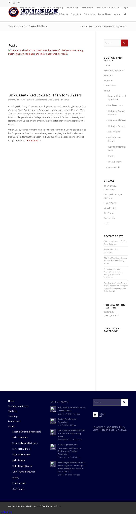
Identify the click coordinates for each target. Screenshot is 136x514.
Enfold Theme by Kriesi (50, 506)
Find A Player (73, 7)
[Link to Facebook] (9, 2)
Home (107, 65)
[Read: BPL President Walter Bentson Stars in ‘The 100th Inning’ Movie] (53, 432)
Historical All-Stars (117, 120)
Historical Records (117, 126)
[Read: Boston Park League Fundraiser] (53, 421)
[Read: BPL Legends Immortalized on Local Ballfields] (53, 409)
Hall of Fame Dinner (114, 139)
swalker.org (6, 512)
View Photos (87, 7)
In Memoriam (114, 161)
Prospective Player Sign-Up (50, 7)
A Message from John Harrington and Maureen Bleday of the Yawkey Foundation (113, 273)
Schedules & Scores (114, 70)
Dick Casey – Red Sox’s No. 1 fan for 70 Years (45, 95)
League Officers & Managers (117, 97)
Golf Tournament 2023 (116, 148)
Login (125, 7)
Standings (109, 80)
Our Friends (114, 167)
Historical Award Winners (116, 112)
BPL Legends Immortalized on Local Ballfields (115, 242)
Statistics (108, 75)
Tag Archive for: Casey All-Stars (27, 26)
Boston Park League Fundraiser (111, 251)
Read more (32, 140)
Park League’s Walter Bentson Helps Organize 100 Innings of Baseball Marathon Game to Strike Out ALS (116, 287)
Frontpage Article (45, 100)
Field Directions (115, 105)
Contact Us (114, 7)
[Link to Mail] (19, 2)
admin (66, 100)
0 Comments (28, 100)
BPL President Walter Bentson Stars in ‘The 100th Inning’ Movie (115, 261)
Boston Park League (29, 506)
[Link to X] (14, 2)
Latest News (110, 85)
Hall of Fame (114, 131)
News (56, 100)
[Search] (125, 14)
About (107, 90)
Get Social (101, 7)
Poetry (111, 155)
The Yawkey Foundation (24, 7)
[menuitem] (24, 7)
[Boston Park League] (33, 14)
